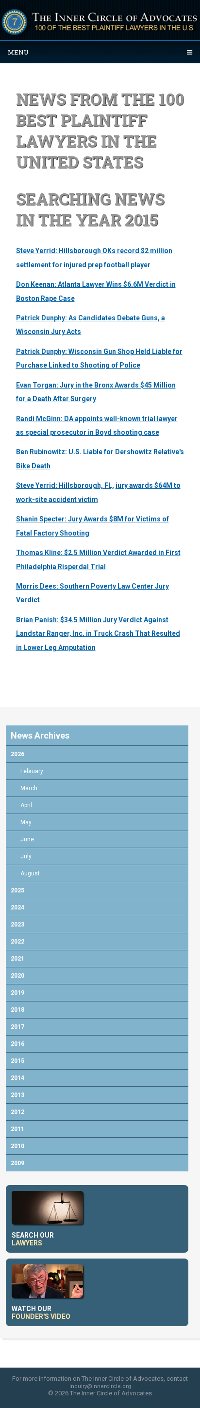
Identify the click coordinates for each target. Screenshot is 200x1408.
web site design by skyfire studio (100, 1405)
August (30, 873)
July (26, 856)
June (27, 839)
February (31, 771)
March (28, 788)
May (26, 822)
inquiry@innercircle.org (100, 1386)
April (26, 805)
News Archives (40, 735)
